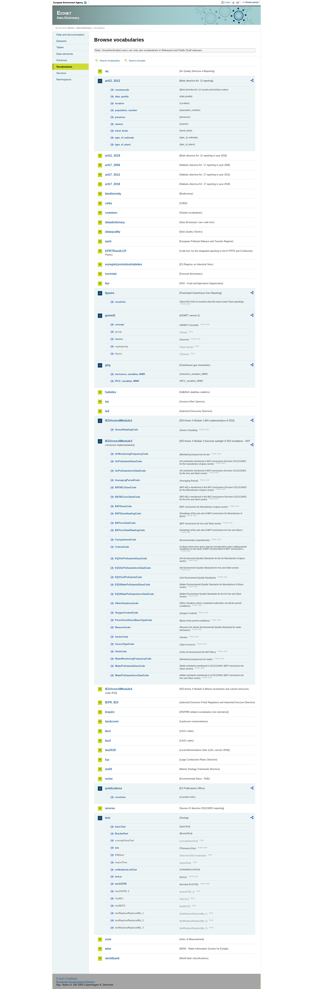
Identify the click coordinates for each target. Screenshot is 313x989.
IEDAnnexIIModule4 (118, 689)
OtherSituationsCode (126, 603)
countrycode (122, 89)
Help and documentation (70, 34)
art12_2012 (112, 80)
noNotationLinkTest (126, 869)
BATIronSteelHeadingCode (130, 530)
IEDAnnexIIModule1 (118, 420)
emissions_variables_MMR (130, 374)
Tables (60, 47)
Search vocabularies (110, 61)
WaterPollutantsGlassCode (130, 666)
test (107, 817)
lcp (107, 759)
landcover (112, 721)
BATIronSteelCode (125, 523)
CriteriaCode (122, 547)
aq (106, 71)
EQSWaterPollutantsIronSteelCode (134, 594)
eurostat (110, 273)
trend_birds (121, 130)
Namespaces (63, 79)
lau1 (108, 731)
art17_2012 (112, 174)
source (119, 339)
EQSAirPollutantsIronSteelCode (133, 568)
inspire (109, 712)
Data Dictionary (83, 28)
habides (110, 392)
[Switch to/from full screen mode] (239, 2)
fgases (109, 293)
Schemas (61, 60)
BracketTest (121, 833)
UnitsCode (121, 651)
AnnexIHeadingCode (126, 429)
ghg (107, 365)
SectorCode (121, 636)
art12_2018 (112, 155)
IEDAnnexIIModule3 (118, 441)
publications (113, 788)
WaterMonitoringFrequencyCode (133, 658)
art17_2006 (112, 165)
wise (108, 948)
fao (107, 283)
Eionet (71, 28)
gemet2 (110, 315)
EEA (71, 2)
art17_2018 (112, 184)
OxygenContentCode (126, 612)
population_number (126, 110)
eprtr (108, 241)
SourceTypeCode (124, 644)
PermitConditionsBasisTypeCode (133, 620)
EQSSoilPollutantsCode (128, 577)
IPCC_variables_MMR (127, 381)
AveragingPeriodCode (127, 480)
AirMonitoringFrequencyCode (131, 454)
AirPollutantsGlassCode (128, 461)
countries (120, 301)
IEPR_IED (111, 702)
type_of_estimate (124, 137)
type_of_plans (123, 144)
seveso (110, 808)
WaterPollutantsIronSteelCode (132, 675)
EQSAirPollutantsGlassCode (131, 558)
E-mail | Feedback (66, 978)
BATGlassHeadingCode (128, 513)
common (111, 212)
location (119, 103)
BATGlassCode (123, 506)
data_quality (122, 96)
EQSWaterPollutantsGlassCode (132, 584)
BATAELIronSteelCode (127, 496)
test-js (118, 876)
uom (108, 939)
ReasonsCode (122, 627)
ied (107, 411)
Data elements (64, 53)
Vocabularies (64, 66)
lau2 (108, 740)
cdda (108, 203)
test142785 (121, 883)
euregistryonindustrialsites (123, 264)
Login (227, 2)
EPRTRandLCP (115, 250)
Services (61, 73)
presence (120, 117)
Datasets (61, 41)
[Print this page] (234, 2)
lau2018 (110, 750)
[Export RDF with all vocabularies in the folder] (252, 81)
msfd (108, 769)
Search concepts (137, 61)
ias (107, 401)
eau (117, 847)
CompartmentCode (125, 539)
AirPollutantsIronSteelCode (130, 470)
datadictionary (115, 222)
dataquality (112, 231)
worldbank (112, 958)
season (119, 124)
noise (109, 778)
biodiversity (113, 193)
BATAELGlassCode (125, 487)
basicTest (120, 826)
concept (119, 324)
